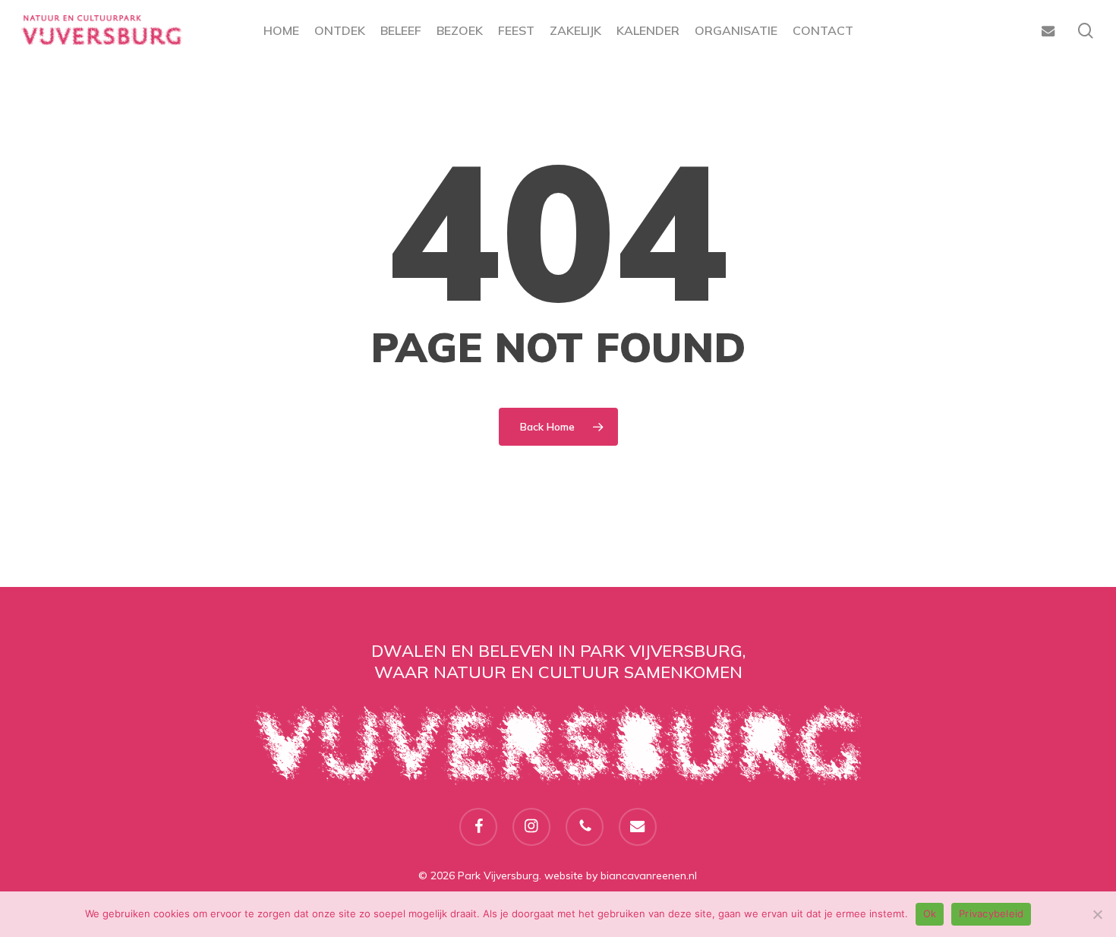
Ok (930, 913)
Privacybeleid (991, 913)
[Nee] (1097, 914)
